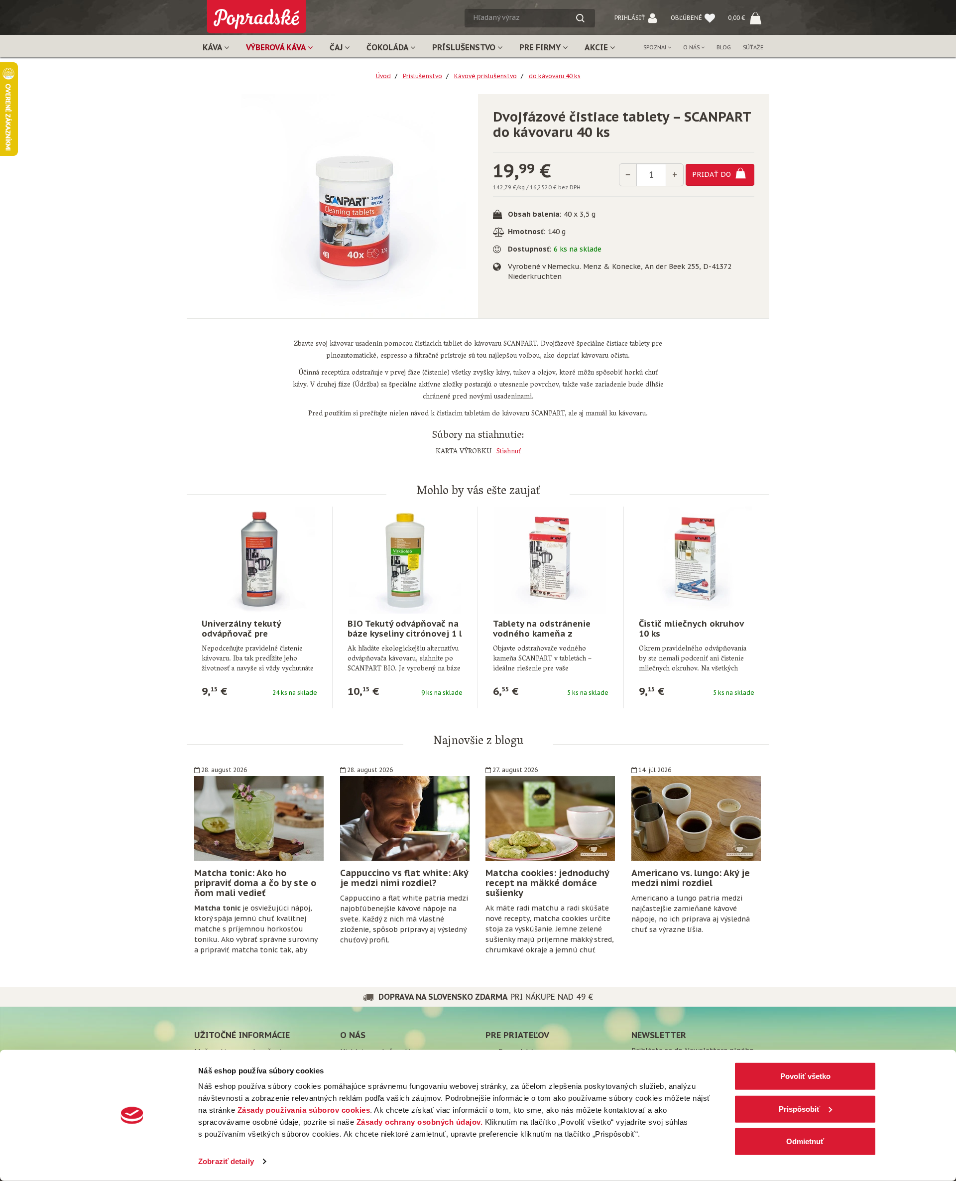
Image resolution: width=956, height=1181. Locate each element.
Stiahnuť (508, 452)
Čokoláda (388, 47)
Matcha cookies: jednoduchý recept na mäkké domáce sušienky (547, 883)
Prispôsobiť (799, 1108)
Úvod (383, 76)
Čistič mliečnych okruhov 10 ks (691, 628)
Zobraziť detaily (226, 1161)
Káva (213, 47)
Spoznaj (655, 47)
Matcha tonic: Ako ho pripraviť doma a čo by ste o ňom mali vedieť (255, 883)
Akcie (597, 47)
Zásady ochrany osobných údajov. (420, 1122)
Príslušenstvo (464, 47)
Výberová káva (277, 47)
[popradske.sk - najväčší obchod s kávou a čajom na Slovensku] (256, 12)
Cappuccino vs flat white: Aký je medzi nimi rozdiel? (404, 878)
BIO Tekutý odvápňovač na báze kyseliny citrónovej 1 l (405, 628)
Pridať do (712, 173)
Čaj (337, 47)
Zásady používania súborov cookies (304, 1110)
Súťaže (753, 47)
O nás (692, 47)
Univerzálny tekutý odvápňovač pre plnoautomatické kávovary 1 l (257, 638)
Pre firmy (541, 47)
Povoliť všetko (805, 1076)
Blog (724, 47)
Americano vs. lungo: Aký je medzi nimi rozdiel (690, 878)
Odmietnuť (805, 1141)
